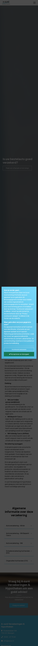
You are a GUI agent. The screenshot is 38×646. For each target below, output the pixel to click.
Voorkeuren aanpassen (19, 349)
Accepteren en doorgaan (20, 354)
